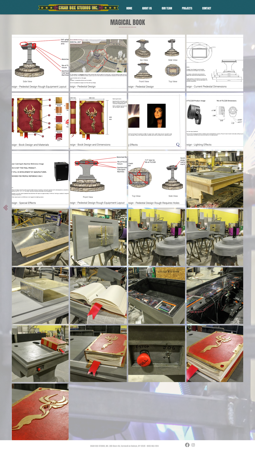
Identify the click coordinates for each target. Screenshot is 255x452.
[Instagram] (193, 445)
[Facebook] (187, 445)
